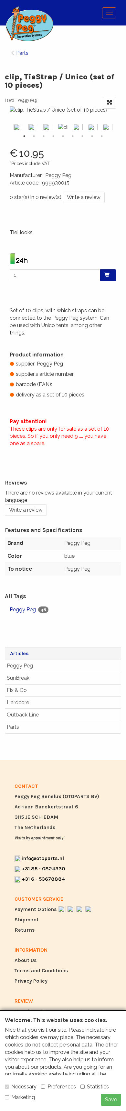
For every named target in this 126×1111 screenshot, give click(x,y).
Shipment (27, 919)
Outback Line (23, 715)
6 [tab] (72, 136)
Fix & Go (17, 690)
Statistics (98, 1087)
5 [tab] (63, 136)
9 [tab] (102, 136)
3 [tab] (43, 136)
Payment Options (36, 909)
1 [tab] (24, 136)
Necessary (24, 1087)
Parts (13, 727)
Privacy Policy (31, 981)
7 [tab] (82, 136)
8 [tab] (92, 136)
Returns (25, 930)
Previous (8, 128)
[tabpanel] (63, 127)
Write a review (83, 197)
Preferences (61, 1087)
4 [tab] (53, 136)
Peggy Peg (20, 666)
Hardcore (18, 702)
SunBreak (18, 678)
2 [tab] (34, 136)
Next (118, 128)
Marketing (23, 1097)
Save (111, 1099)
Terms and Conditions (41, 970)
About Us (26, 960)
